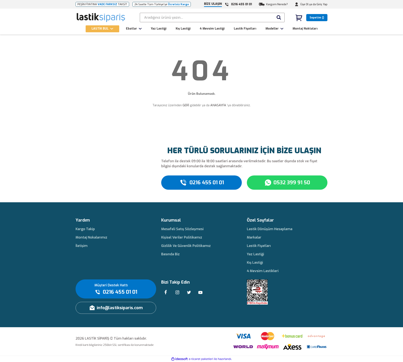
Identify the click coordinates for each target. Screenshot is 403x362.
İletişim (82, 246)
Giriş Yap (322, 4)
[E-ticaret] (201, 359)
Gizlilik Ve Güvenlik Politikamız (186, 246)
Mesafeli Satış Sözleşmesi (182, 229)
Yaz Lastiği (255, 254)
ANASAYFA (218, 105)
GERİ (186, 105)
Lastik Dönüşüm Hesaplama (269, 229)
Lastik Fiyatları (259, 246)
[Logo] (101, 17)
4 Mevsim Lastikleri (263, 271)
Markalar (254, 237)
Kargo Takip (85, 229)
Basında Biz (170, 254)
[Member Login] (296, 4)
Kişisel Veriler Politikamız (181, 237)
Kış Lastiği (255, 262)
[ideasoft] (179, 359)
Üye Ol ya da (308, 4)
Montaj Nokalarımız (91, 237)
